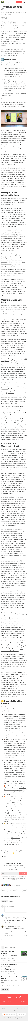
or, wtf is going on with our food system (9, 956)
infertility (3, 439)
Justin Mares (4, 17)
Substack (6, 1018)
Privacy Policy (14, 879)
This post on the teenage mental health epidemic (14, 715)
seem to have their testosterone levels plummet (15, 789)
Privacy (14, 1009)
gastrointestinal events (7, 387)
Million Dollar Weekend (10, 746)
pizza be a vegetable (19, 647)
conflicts (16, 643)
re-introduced (5, 170)
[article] (14, 956)
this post (23, 731)
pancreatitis (4, 389)
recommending (9, 539)
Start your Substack (10, 1014)
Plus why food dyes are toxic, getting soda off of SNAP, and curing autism (8, 968)
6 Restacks (18, 885)
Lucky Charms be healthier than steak (12, 650)
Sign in (25, 2)
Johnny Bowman (8, 926)
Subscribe (19, 2)
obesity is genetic (6, 515)
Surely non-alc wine (20, 33)
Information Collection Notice (16, 878)
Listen (24, 18)
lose (10, 330)
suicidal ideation (18, 387)
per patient (20, 475)
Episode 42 (11, 51)
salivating (3, 575)
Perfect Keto (12, 33)
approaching (4, 262)
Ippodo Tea (14, 777)
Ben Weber (7, 915)
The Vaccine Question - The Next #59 (10, 977)
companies (16, 645)
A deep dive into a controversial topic (9, 981)
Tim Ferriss (19, 756)
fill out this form (15, 838)
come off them (5, 403)
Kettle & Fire (4, 33)
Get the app (21, 1014)
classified (23, 158)
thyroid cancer (10, 393)
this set (7, 783)
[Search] (25, 947)
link (8, 813)
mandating (19, 552)
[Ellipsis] (26, 915)
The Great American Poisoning (7, 952)
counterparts (9, 607)
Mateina (11, 764)
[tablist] (7, 901)
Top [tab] (3, 947)
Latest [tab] (6, 947)
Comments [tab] (4, 901)
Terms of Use (21, 876)
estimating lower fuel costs (10, 139)
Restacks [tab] (11, 901)
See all (4, 989)
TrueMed (9, 37)
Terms (18, 1009)
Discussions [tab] (12, 947)
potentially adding (15, 569)
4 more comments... (6, 940)
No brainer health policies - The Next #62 (9, 965)
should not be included (14, 556)
